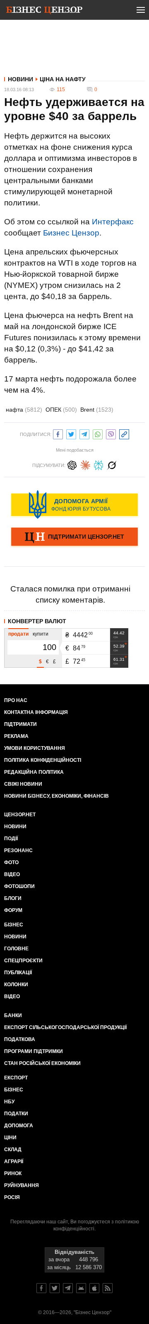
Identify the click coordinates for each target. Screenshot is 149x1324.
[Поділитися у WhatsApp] (98, 433)
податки (16, 1114)
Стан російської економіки (42, 1063)
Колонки (16, 984)
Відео (12, 874)
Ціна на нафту (63, 79)
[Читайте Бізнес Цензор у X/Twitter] (55, 1288)
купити (40, 634)
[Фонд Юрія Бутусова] (74, 504)
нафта (24, 409)
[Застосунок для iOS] (94, 1288)
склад (13, 1149)
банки (13, 1015)
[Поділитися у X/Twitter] (71, 433)
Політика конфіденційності (42, 760)
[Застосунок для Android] (81, 1288)
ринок (13, 1173)
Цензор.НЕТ (20, 814)
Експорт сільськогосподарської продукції (65, 1027)
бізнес (13, 1090)
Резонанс (18, 850)
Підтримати (20, 724)
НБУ (9, 1102)
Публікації (18, 972)
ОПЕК (61, 409)
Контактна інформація (36, 712)
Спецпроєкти (23, 961)
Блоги (13, 898)
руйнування (21, 1185)
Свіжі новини (23, 784)
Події (11, 838)
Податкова (19, 1039)
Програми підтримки (33, 1051)
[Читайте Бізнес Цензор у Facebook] (41, 1288)
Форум (13, 910)
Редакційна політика (34, 772)
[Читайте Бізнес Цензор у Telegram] (68, 1288)
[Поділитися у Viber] (111, 433)
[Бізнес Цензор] (44, 11)
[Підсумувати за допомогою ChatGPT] (72, 464)
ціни (10, 1137)
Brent (96, 409)
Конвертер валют (37, 621)
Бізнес (13, 925)
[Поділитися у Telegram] (84, 433)
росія (12, 1197)
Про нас (15, 700)
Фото (11, 862)
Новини (20, 79)
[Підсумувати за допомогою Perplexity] (98, 464)
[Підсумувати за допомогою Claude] (85, 464)
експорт (16, 1078)
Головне (16, 949)
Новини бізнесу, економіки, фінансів (56, 796)
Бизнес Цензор (71, 233)
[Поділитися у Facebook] (58, 433)
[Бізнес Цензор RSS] (108, 1288)
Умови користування (34, 748)
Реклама (16, 736)
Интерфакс (113, 221)
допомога (18, 1125)
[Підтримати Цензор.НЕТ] (74, 537)
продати (18, 634)
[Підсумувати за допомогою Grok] (112, 464)
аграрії (13, 1161)
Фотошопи (19, 886)
